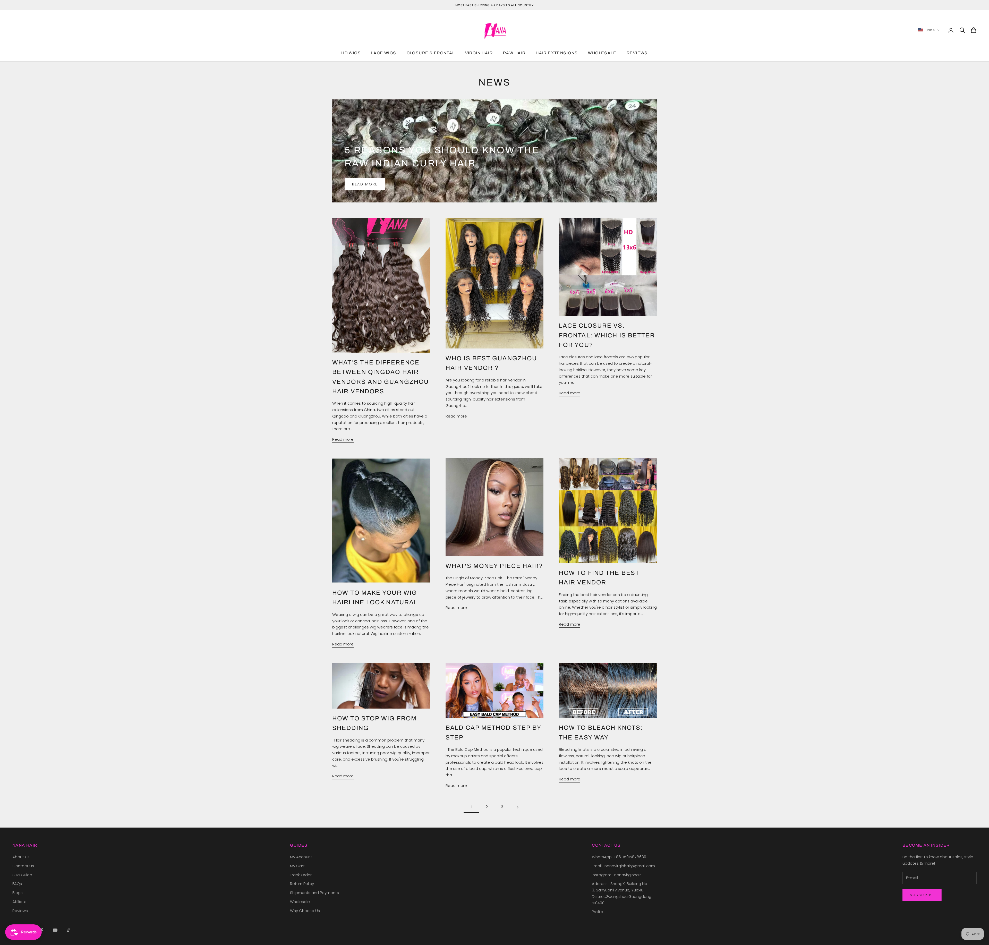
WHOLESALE (602, 53)
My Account (301, 856)
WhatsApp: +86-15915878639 (619, 856)
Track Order (301, 875)
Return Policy (302, 883)
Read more (365, 184)
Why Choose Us (305, 910)
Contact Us (23, 866)
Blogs (17, 892)
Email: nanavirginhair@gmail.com (624, 866)
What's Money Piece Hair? (494, 566)
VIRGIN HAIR (479, 53)
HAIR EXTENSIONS (557, 53)
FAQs (17, 883)
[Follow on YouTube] (55, 930)
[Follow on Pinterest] (41, 930)
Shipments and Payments (314, 892)
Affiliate (19, 901)
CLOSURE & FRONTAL (431, 53)
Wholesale (300, 901)
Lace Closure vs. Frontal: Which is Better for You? (607, 335)
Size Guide (22, 875)
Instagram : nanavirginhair (616, 875)
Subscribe (922, 895)
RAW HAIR (514, 53)
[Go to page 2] (517, 807)
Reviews (20, 910)
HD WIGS (351, 53)
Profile (597, 911)
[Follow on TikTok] (68, 930)
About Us (21, 856)
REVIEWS (637, 53)
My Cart (297, 866)
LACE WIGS (383, 53)
